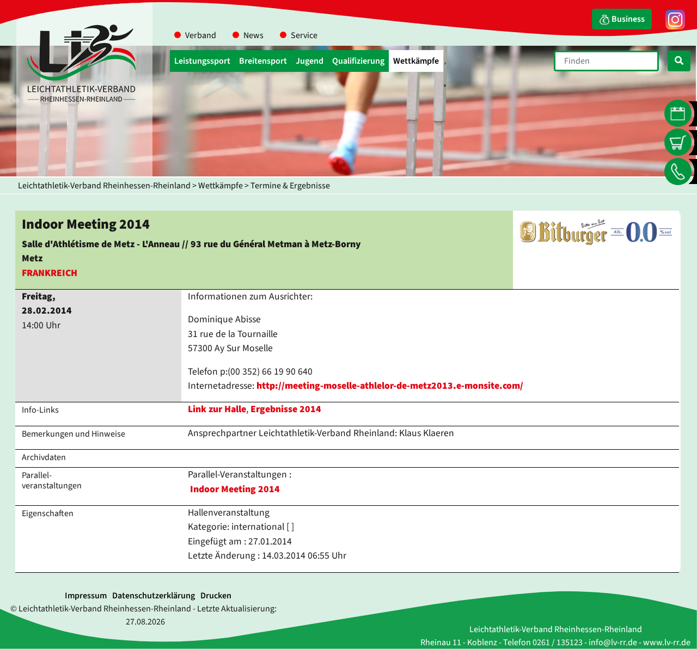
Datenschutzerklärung (153, 596)
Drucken (215, 596)
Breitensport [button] (263, 61)
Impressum (86, 596)
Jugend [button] (309, 61)
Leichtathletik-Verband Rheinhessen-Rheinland (104, 186)
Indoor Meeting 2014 (235, 489)
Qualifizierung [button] (358, 61)
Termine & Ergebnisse (290, 186)
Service (304, 35)
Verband (200, 35)
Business (627, 19)
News (253, 35)
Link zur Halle (217, 409)
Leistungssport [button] (202, 61)
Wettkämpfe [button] (416, 61)
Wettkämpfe (220, 186)
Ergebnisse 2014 (285, 409)
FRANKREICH (49, 273)
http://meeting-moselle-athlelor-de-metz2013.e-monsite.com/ (389, 386)
